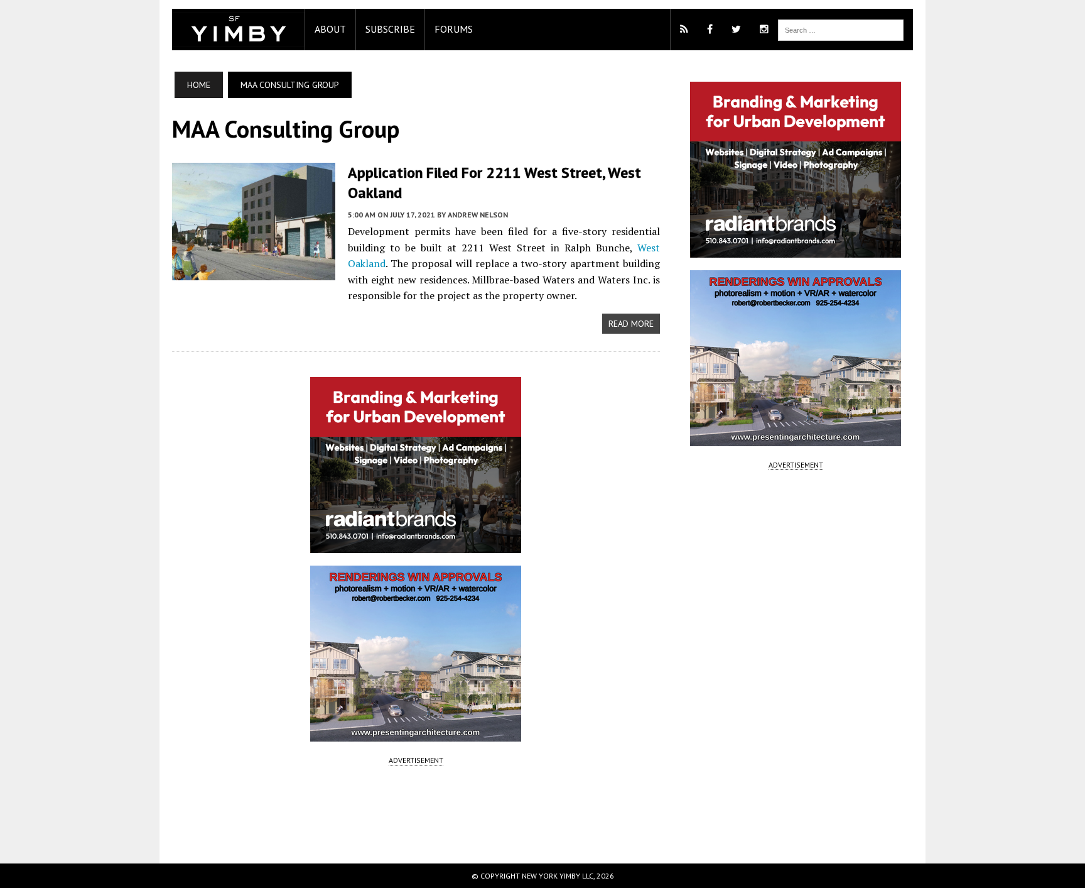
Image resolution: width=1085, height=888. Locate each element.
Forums (454, 29)
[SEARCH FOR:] (841, 29)
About (330, 29)
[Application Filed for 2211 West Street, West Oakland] (253, 272)
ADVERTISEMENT (416, 760)
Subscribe (390, 29)
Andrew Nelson (478, 214)
